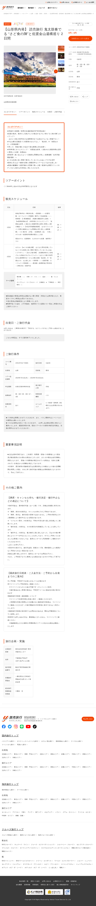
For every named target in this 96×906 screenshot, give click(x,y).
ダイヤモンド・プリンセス (32, 864)
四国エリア (86, 754)
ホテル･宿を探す (47, 741)
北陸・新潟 (38, 13)
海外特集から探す (8, 790)
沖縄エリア (16, 757)
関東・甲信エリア (31, 754)
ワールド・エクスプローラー (64, 861)
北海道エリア (6, 754)
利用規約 (36, 884)
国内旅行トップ (10, 735)
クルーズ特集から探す (9, 835)
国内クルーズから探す (27, 835)
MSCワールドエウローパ (24, 861)
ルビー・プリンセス (51, 864)
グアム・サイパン (69, 812)
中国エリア (75, 754)
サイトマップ (75, 884)
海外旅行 (31, 8)
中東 (23, 812)
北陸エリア (43, 754)
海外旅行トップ (10, 784)
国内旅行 (21, 8)
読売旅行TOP (8, 13)
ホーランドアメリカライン (29, 848)
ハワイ (57, 812)
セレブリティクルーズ (84, 844)
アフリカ (16, 812)
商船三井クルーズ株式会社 (81, 848)
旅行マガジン (52, 8)
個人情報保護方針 (63, 884)
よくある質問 (90, 2)
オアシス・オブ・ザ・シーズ (12, 867)
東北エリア (18, 754)
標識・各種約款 (71, 881)
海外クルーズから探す (45, 835)
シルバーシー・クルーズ (65, 844)
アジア (30, 812)
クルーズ (41, 8)
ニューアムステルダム (83, 864)
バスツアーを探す (8, 741)
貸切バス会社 (35, 881)
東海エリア (54, 754)
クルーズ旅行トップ (13, 829)
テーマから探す (76, 741)
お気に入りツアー (52, 2)
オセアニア (48, 812)
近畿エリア (65, 754)
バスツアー (25, 13)
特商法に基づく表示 (47, 884)
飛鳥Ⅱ (62, 867)
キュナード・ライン (21, 844)
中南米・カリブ (7, 815)
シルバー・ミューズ (84, 861)
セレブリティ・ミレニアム (11, 864)
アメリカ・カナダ (84, 812)
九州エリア (5, 757)
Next (56, 71)
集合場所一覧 (23, 881)
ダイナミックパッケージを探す (27, 741)
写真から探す (21, 744)
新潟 (45, 13)
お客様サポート (77, 2)
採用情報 (27, 884)
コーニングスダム (67, 864)
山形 (32, 13)
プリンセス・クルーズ (9, 848)
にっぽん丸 (52, 867)
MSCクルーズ (6, 844)
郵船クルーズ (6, 851)
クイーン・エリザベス (43, 861)
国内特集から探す (62, 741)
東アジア (38, 812)
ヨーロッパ (5, 812)
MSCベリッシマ (7, 861)
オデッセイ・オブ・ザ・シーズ (35, 867)
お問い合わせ (65, 2)
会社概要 (19, 884)
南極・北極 (19, 815)
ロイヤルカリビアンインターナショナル (55, 848)
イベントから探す (8, 744)
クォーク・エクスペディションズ (42, 844)
